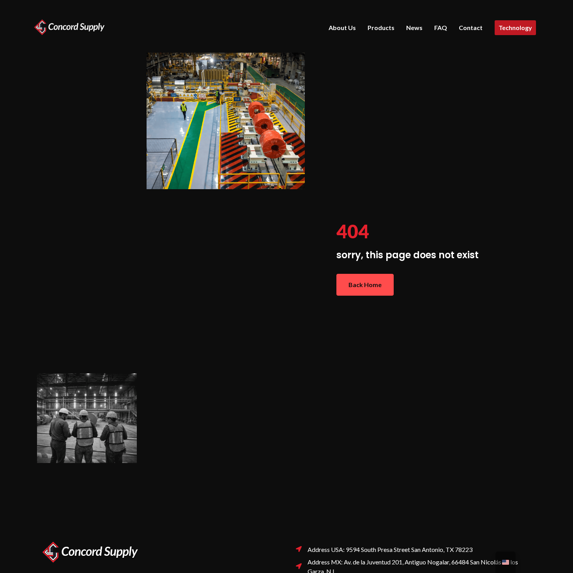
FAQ (440, 27)
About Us (342, 27)
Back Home (365, 284)
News (414, 27)
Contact (471, 27)
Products (381, 27)
